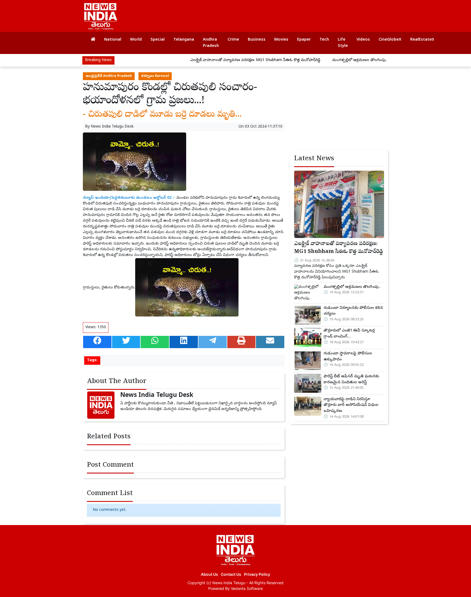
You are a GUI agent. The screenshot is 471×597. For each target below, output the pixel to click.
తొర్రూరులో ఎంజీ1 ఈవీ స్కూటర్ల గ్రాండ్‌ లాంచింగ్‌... (349, 333)
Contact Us (231, 574)
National (112, 40)
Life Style (343, 43)
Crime (233, 40)
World (136, 40)
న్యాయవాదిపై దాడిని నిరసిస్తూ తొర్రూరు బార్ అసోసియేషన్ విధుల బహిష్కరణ (351, 405)
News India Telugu (228, 582)
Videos (363, 40)
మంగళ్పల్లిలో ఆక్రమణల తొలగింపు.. (344, 60)
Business (256, 40)
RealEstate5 (422, 40)
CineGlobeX (390, 40)
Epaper (304, 40)
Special (157, 40)
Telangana (183, 40)
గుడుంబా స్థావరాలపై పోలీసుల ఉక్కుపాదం (348, 356)
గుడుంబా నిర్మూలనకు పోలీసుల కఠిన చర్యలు (353, 311)
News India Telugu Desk (112, 126)
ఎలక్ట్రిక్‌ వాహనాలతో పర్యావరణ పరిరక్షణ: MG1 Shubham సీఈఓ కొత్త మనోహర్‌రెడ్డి (240, 60)
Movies (281, 40)
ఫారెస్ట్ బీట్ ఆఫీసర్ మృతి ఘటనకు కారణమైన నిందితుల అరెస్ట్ (351, 379)
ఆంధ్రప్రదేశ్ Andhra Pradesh (109, 76)
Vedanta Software (247, 588)
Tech (324, 40)
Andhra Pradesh (211, 43)
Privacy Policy (257, 574)
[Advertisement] (285, 13)
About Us (209, 574)
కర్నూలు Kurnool (155, 76)
